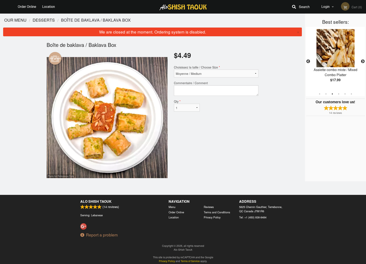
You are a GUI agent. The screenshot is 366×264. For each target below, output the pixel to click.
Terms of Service (190, 261)
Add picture (55, 58)
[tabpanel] (335, 59)
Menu (172, 207)
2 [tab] (326, 94)
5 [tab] (345, 94)
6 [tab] (351, 94)
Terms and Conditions (217, 212)
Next (363, 61)
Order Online (27, 7)
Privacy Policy (212, 217)
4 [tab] (339, 94)
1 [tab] (319, 94)
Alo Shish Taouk (96, 201)
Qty (177, 101)
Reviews (209, 207)
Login (325, 7)
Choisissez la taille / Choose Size (197, 67)
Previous (308, 61)
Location (48, 7)
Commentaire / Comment (191, 83)
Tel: (252, 217)
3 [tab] (332, 94)
